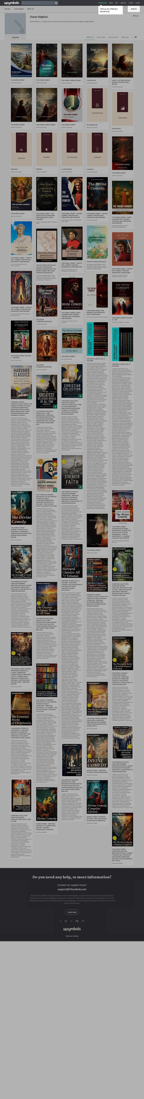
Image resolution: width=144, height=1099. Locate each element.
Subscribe (102, 3)
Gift (116, 3)
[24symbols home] (11, 3)
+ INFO (130, 3)
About (123, 3)
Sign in (134, 9)
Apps (111, 3)
